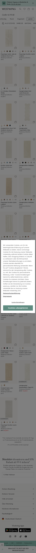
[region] (18, 276)
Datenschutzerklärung (11, 293)
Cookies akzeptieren (18, 308)
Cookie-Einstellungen (18, 302)
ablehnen (6, 286)
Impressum (7, 296)
